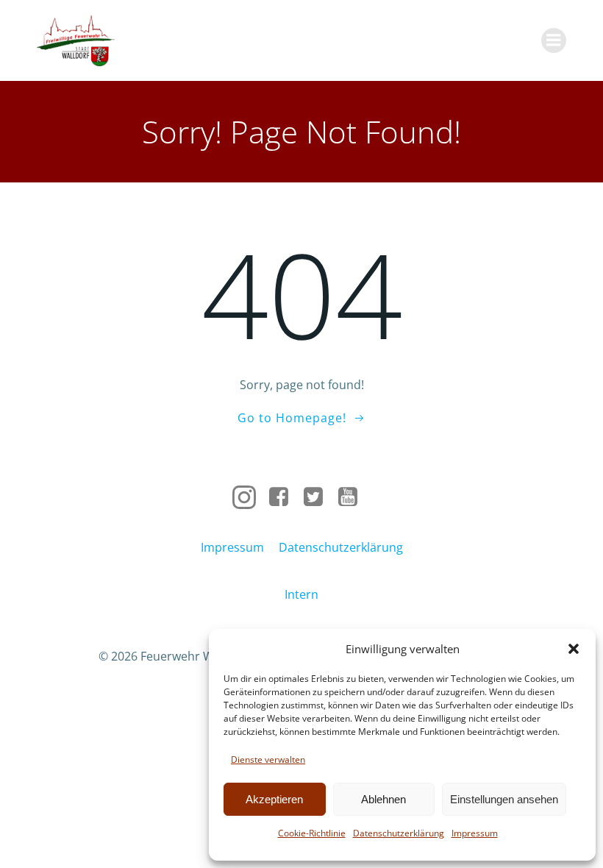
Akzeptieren (274, 799)
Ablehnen (383, 799)
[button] (573, 648)
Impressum (475, 833)
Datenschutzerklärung (398, 833)
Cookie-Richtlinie (312, 833)
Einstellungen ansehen (504, 799)
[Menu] (553, 40)
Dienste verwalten (268, 759)
